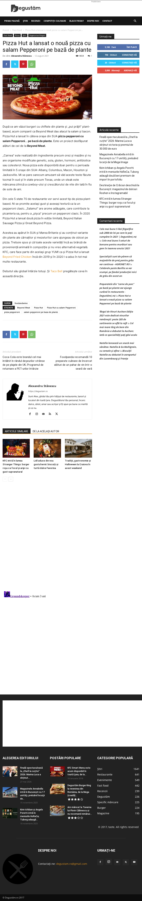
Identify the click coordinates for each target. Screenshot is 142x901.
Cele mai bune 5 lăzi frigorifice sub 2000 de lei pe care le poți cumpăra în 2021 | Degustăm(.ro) (117, 232)
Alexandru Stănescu (21, 55)
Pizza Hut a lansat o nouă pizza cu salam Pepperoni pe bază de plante (115, 299)
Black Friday (76, 20)
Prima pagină (12, 20)
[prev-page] (5, 479)
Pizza (17, 35)
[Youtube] (134, 862)
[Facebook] (6, 64)
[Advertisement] (96, 8)
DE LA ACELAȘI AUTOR (46, 431)
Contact (107, 20)
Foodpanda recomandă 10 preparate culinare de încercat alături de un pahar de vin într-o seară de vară (73, 362)
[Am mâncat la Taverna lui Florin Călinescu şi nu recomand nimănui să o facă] (57, 811)
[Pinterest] (23, 64)
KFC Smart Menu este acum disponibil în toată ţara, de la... (78, 771)
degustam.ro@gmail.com (71, 863)
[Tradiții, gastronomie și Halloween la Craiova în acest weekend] (78, 448)
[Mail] (45, 414)
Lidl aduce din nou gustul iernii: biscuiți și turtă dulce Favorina (46, 464)
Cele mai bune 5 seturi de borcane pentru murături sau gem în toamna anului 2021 (115, 244)
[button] (135, 21)
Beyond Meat (23, 307)
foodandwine (21, 303)
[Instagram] (38, 414)
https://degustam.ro (38, 391)
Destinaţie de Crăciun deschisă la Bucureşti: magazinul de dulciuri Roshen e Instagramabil (119, 189)
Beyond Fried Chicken (17, 256)
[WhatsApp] (32, 64)
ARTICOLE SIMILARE (16, 431)
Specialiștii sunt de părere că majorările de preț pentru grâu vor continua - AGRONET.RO (116, 260)
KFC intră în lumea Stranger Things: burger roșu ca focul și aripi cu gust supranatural (117, 202)
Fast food (17, 30)
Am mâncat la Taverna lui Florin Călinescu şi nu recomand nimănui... (79, 810)
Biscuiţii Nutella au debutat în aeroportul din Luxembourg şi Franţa (117, 354)
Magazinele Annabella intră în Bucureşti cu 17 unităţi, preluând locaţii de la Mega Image (118, 158)
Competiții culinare (55, 20)
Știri (25, 20)
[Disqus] (47, 540)
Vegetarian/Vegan (37, 35)
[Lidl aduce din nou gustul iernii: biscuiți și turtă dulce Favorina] (47, 448)
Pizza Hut (38, 307)
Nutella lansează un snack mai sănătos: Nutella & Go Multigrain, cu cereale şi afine (118, 346)
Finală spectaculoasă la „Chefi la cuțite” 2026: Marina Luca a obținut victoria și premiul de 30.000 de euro (118, 143)
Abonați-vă (130, 70)
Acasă (6, 30)
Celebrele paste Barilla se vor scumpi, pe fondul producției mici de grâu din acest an (118, 272)
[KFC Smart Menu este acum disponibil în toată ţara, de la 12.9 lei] (57, 771)
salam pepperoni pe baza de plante (41, 312)
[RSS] (51, 414)
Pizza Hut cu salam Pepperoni (61, 307)
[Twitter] (14, 64)
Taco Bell (56, 271)
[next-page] (11, 479)
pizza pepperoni (12, 312)
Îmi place (132, 47)
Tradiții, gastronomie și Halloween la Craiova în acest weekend (78, 464)
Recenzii (35, 20)
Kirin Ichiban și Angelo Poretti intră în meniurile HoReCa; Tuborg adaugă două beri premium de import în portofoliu (119, 173)
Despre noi (93, 20)
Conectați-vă (129, 54)
